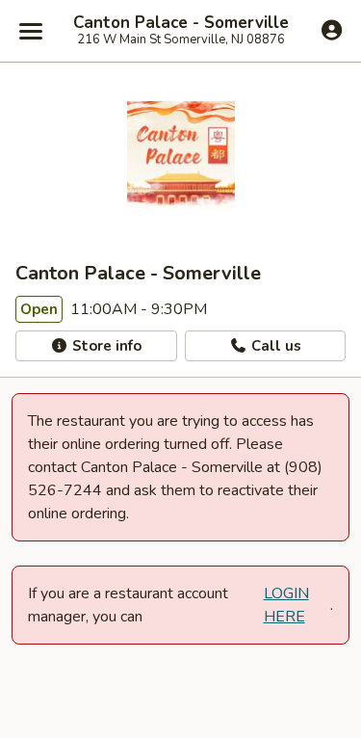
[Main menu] (31, 31)
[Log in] (331, 30)
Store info (105, 346)
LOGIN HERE (286, 605)
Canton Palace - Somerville (181, 23)
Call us (274, 346)
